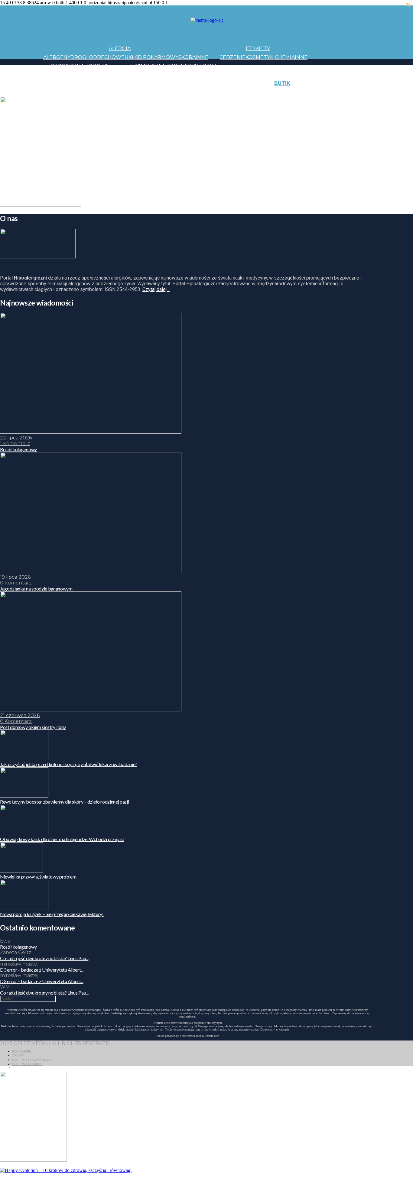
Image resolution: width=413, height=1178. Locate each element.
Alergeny (56, 57)
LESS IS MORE (177, 92)
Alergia (120, 48)
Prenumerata (369, 92)
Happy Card (89, 92)
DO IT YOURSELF (216, 92)
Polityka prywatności (31, 1060)
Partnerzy (182, 66)
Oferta (18, 1055)
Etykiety (258, 48)
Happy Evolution (150, 83)
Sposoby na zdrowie (81, 66)
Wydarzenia (147, 66)
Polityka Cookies (27, 1064)
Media (208, 66)
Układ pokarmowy (151, 57)
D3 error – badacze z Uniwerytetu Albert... (41, 969)
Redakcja (336, 92)
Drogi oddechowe (97, 57)
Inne (202, 57)
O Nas (315, 92)
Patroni (188, 74)
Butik (282, 83)
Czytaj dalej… (156, 289)
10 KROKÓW (58, 92)
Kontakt (342, 83)
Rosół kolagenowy (18, 947)
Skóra (187, 57)
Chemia (285, 57)
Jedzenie (233, 57)
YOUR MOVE (253, 92)
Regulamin (21, 1051)
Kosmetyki (260, 57)
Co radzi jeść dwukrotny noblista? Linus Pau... (44, 958)
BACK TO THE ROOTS (133, 92)
